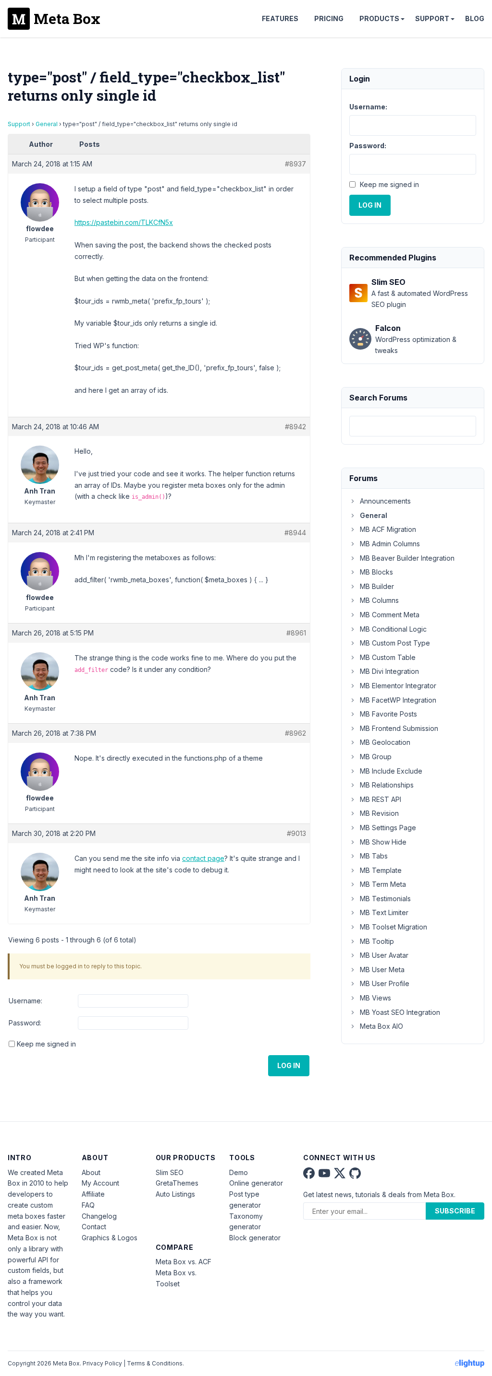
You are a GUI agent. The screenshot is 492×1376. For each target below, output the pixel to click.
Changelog (99, 1216)
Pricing (329, 18)
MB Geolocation (385, 742)
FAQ (88, 1205)
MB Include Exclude (391, 771)
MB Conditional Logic (393, 629)
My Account (100, 1183)
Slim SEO (170, 1172)
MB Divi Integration (389, 671)
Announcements (385, 501)
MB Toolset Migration (393, 927)
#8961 (296, 633)
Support (432, 18)
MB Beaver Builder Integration (407, 558)
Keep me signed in (46, 1044)
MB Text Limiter (384, 912)
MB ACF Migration (388, 529)
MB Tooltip (377, 941)
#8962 (295, 733)
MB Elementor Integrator (398, 686)
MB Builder (377, 586)
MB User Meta (382, 969)
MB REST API (380, 799)
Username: (25, 1001)
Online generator (256, 1183)
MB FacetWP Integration (398, 700)
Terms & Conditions (155, 1363)
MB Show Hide (383, 842)
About (91, 1172)
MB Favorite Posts (388, 714)
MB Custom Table (388, 657)
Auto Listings (175, 1194)
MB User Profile (384, 983)
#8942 (295, 427)
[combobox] (412, 426)
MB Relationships (387, 785)
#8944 (295, 533)
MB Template (381, 870)
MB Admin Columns (390, 544)
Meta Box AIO (381, 1026)
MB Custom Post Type (395, 643)
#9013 (296, 833)
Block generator (255, 1238)
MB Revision (379, 813)
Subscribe (455, 1211)
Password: (25, 1023)
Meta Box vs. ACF (183, 1262)
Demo (238, 1172)
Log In (288, 1065)
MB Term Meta (383, 884)
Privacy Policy (102, 1363)
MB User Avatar (384, 955)
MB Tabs (374, 856)
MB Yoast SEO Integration (400, 1012)
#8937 (295, 164)
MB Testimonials (385, 898)
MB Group (376, 757)
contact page (203, 858)
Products (379, 18)
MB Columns (379, 600)
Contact (94, 1227)
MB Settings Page (388, 827)
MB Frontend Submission (399, 728)
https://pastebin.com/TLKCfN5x (123, 222)
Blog (474, 18)
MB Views (375, 998)
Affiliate (93, 1194)
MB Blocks (376, 572)
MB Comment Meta (389, 615)
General (47, 124)
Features (280, 18)
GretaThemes (177, 1183)
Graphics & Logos (109, 1238)
